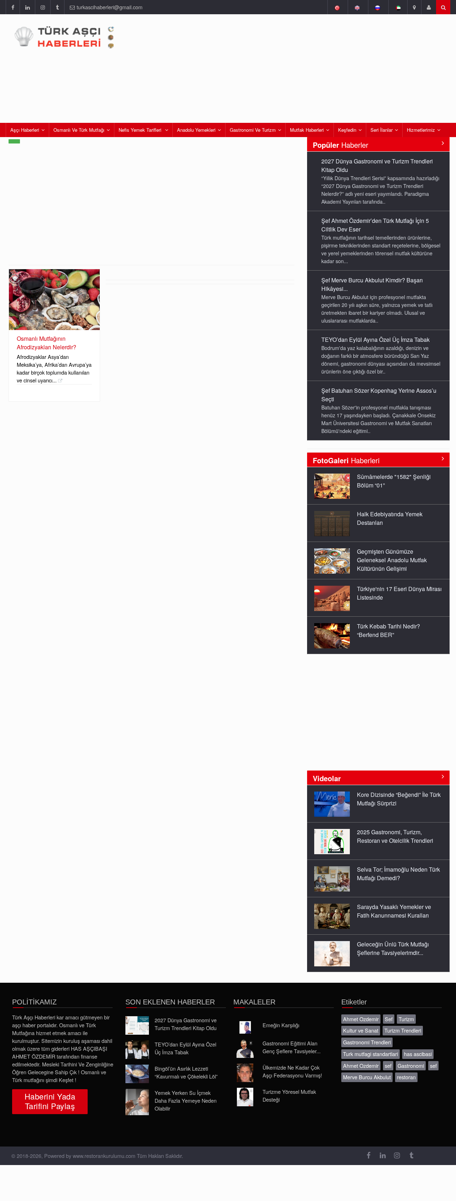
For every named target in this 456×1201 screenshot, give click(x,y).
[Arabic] (397, 7)
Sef (389, 1019)
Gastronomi (411, 1065)
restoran (406, 1077)
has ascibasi (418, 1054)
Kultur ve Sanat (360, 1030)
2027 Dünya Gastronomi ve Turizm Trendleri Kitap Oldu (186, 1024)
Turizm (406, 1019)
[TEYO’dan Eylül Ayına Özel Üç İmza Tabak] (137, 1049)
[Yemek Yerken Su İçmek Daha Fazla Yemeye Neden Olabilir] (137, 1102)
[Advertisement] (151, 211)
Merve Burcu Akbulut (367, 1077)
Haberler (340, 145)
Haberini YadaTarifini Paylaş (50, 1101)
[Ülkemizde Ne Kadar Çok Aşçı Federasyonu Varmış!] (245, 1073)
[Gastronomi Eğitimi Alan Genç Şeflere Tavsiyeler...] (245, 1048)
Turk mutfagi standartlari (370, 1054)
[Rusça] (377, 7)
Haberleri (346, 460)
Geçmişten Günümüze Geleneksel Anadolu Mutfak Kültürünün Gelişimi (392, 560)
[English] (357, 7)
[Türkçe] (336, 7)
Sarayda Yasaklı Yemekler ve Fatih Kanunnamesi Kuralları (394, 911)
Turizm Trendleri (402, 1030)
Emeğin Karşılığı (281, 1025)
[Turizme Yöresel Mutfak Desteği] (245, 1097)
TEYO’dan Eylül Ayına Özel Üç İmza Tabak (375, 339)
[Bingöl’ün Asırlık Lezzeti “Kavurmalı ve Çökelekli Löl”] (137, 1074)
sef (388, 1065)
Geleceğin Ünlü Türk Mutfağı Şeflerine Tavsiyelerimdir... (393, 948)
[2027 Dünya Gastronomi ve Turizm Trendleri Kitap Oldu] (137, 1025)
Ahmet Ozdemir (361, 1019)
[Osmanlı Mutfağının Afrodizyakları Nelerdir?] (54, 299)
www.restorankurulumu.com (104, 1155)
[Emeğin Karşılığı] (245, 1027)
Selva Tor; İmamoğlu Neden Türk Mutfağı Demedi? (398, 873)
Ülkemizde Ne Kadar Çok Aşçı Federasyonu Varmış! (292, 1071)
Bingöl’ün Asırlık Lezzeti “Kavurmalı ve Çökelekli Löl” (186, 1072)
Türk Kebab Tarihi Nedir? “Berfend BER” (388, 630)
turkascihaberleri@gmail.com (109, 7)
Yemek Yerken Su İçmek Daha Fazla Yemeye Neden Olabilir (186, 1100)
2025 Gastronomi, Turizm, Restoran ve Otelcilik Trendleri (395, 836)
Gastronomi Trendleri (367, 1042)
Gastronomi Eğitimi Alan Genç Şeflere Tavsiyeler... (292, 1047)
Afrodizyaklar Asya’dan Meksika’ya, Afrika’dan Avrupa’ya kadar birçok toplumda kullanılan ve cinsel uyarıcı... (54, 368)
